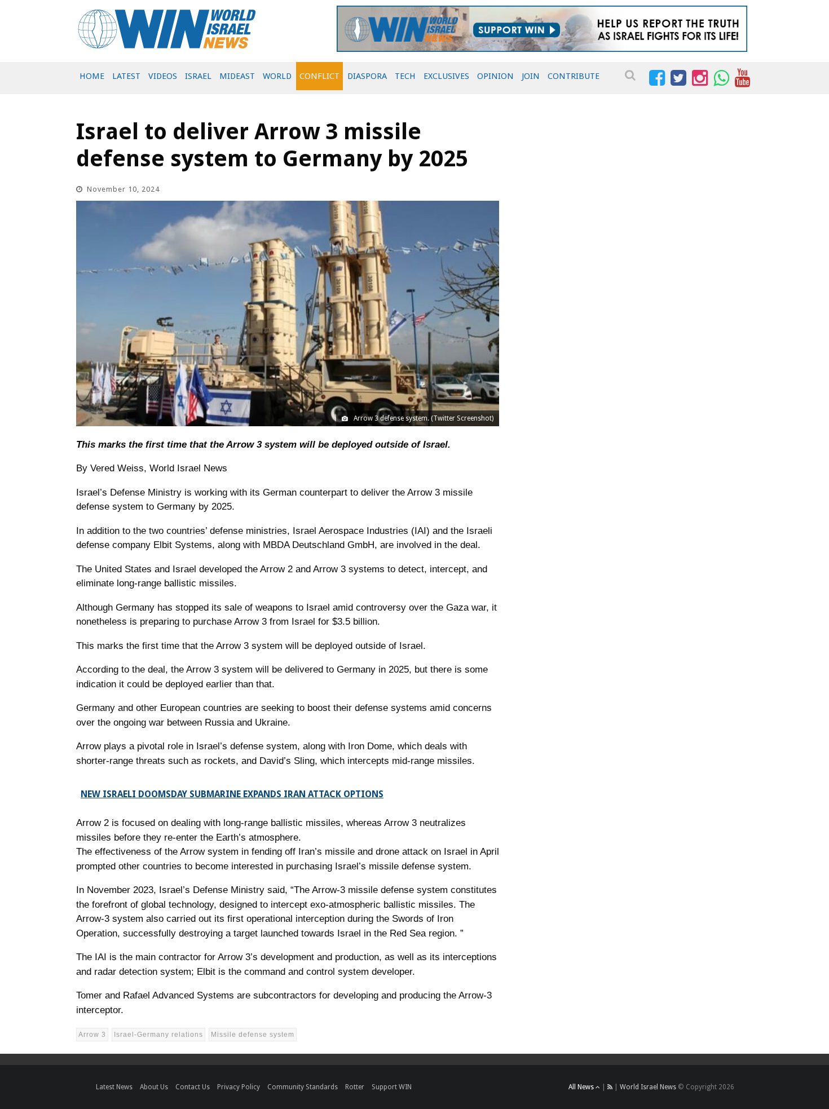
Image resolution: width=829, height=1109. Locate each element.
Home (92, 76)
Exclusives (446, 76)
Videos (162, 76)
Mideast (237, 76)
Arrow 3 (92, 1035)
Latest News (114, 1087)
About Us (154, 1087)
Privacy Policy (238, 1087)
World (277, 76)
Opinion (495, 76)
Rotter (354, 1087)
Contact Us (192, 1087)
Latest (126, 76)
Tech (405, 76)
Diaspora (367, 76)
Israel (198, 76)
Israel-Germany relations (158, 1035)
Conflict (319, 76)
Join (531, 76)
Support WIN (392, 1087)
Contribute (573, 76)
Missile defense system (252, 1035)
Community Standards (302, 1087)
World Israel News (648, 1087)
